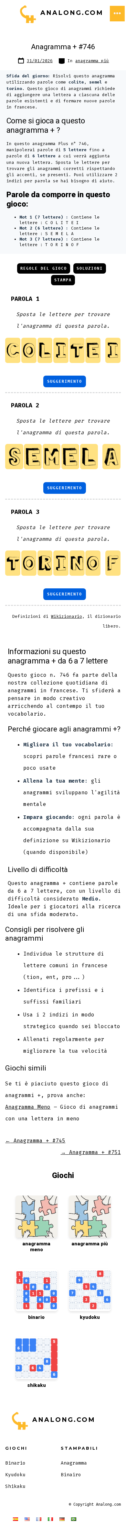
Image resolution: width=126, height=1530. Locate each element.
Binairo (71, 1475)
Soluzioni (90, 268)
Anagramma (74, 1463)
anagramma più (92, 60)
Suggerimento (64, 381)
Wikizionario (66, 616)
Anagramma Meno (27, 1107)
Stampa (63, 280)
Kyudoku (15, 1475)
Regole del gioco (43, 268)
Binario (15, 1463)
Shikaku (15, 1486)
